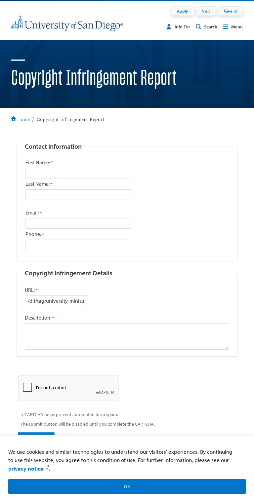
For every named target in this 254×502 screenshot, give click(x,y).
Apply (182, 11)
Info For (182, 27)
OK (127, 486)
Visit (206, 11)
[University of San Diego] (67, 28)
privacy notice (25, 468)
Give (228, 11)
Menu (237, 27)
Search (210, 27)
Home (23, 120)
